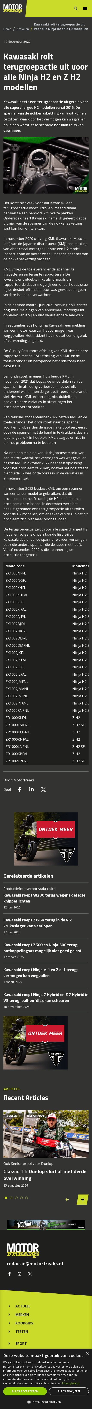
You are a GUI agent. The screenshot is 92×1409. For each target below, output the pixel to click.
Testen (21, 1331)
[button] (46, 1402)
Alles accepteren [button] (25, 1391)
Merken (22, 1314)
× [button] (87, 1353)
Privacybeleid (70, 1383)
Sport (21, 1343)
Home (7, 29)
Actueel (22, 1306)
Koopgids (24, 1323)
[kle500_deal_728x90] (46, 1224)
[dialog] (46, 1379)
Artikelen (22, 29)
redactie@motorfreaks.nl (35, 1263)
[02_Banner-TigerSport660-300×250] (46, 839)
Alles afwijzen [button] (69, 1391)
